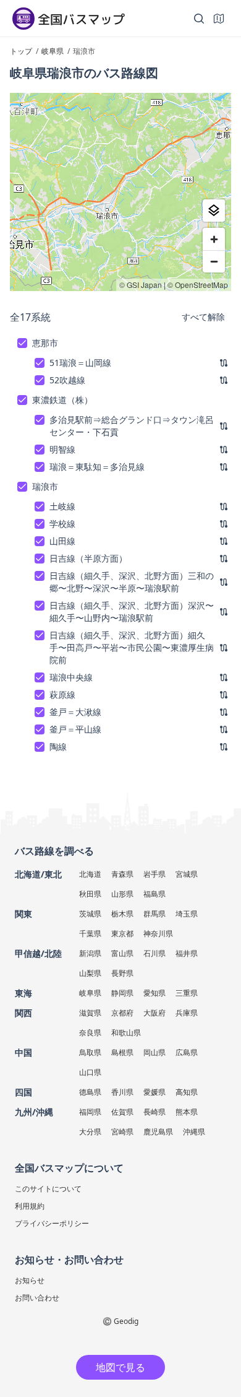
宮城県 (186, 874)
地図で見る (120, 1367)
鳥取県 (90, 1052)
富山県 (122, 953)
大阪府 (154, 1012)
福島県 (154, 894)
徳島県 (90, 1092)
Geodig (126, 1321)
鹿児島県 (158, 1131)
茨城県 (90, 913)
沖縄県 (194, 1131)
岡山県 (154, 1052)
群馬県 (154, 913)
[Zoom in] (214, 239)
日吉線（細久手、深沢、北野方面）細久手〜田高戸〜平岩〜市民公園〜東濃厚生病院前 (131, 647)
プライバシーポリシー (52, 1223)
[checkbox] (22, 343)
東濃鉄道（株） (62, 400)
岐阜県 (90, 993)
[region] (120, 192)
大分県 (90, 1131)
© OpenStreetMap (197, 284)
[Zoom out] (214, 261)
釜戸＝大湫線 (75, 712)
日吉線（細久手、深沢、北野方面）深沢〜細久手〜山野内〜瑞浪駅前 (131, 611)
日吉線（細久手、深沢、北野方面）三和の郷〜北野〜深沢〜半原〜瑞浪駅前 (131, 582)
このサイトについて (48, 1188)
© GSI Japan (140, 284)
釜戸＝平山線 (75, 729)
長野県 (122, 973)
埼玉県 (186, 913)
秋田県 (90, 894)
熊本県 (186, 1112)
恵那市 (45, 343)
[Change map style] (214, 210)
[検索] (199, 18)
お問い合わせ (37, 1297)
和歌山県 (126, 1032)
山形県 (122, 894)
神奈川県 (158, 933)
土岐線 (62, 506)
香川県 (122, 1092)
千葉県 (90, 933)
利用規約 (29, 1206)
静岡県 (122, 993)
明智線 (62, 449)
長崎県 (154, 1112)
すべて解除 (203, 317)
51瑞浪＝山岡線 (80, 362)
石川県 (154, 953)
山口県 (90, 1072)
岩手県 (154, 874)
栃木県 (122, 913)
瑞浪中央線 (71, 677)
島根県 (122, 1052)
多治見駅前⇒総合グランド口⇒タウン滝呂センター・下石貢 (131, 426)
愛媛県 (154, 1092)
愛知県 (154, 993)
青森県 (122, 874)
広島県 (186, 1052)
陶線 (58, 746)
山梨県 (90, 973)
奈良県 (90, 1032)
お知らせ (29, 1280)
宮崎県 (122, 1131)
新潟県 (90, 953)
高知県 (186, 1092)
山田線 (62, 541)
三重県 (186, 993)
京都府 (122, 1012)
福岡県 (90, 1112)
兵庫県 (186, 1012)
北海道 (90, 874)
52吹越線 (67, 380)
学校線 (62, 523)
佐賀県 (122, 1112)
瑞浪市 (45, 486)
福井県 (186, 953)
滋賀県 (90, 1012)
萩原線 (62, 694)
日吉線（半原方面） (88, 558)
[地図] (219, 18)
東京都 (122, 933)
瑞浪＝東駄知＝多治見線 (97, 466)
